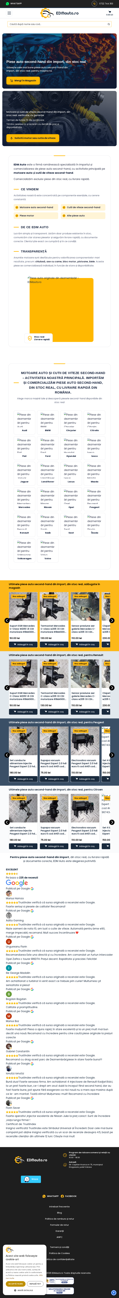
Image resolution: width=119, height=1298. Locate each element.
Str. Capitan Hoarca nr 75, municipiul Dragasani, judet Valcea (86, 1165)
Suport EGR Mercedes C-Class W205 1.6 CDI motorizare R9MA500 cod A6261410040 (22, 630)
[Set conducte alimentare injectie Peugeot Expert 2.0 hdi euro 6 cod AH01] (23, 741)
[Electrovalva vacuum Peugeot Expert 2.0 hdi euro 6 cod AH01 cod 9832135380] (85, 741)
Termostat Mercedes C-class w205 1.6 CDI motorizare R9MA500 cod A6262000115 (53, 630)
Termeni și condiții (59, 1247)
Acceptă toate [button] (15, 1284)
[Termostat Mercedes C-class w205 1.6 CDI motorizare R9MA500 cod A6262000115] (54, 606)
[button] (25, 1290)
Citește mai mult (64, 1136)
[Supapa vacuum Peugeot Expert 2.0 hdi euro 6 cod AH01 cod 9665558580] (54, 741)
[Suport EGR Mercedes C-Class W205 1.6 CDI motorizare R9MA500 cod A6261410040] (23, 606)
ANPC (60, 1237)
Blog (59, 1212)
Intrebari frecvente (59, 1206)
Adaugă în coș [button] (25, 644)
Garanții (59, 1230)
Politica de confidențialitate (59, 1259)
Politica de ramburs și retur (59, 1218)
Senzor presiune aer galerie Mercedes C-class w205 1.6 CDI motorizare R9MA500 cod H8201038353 (83, 632)
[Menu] (9, 13)
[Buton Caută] (108, 24)
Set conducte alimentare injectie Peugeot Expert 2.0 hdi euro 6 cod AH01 (23, 765)
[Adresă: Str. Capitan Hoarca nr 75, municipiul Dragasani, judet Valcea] (65, 1165)
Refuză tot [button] (35, 1284)
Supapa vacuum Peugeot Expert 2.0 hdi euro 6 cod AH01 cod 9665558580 (53, 765)
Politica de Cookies (59, 1253)
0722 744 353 (106, 3)
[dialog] (24, 1270)
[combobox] (57, 24)
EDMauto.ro (67, 13)
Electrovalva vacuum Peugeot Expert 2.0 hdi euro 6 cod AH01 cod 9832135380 (84, 765)
